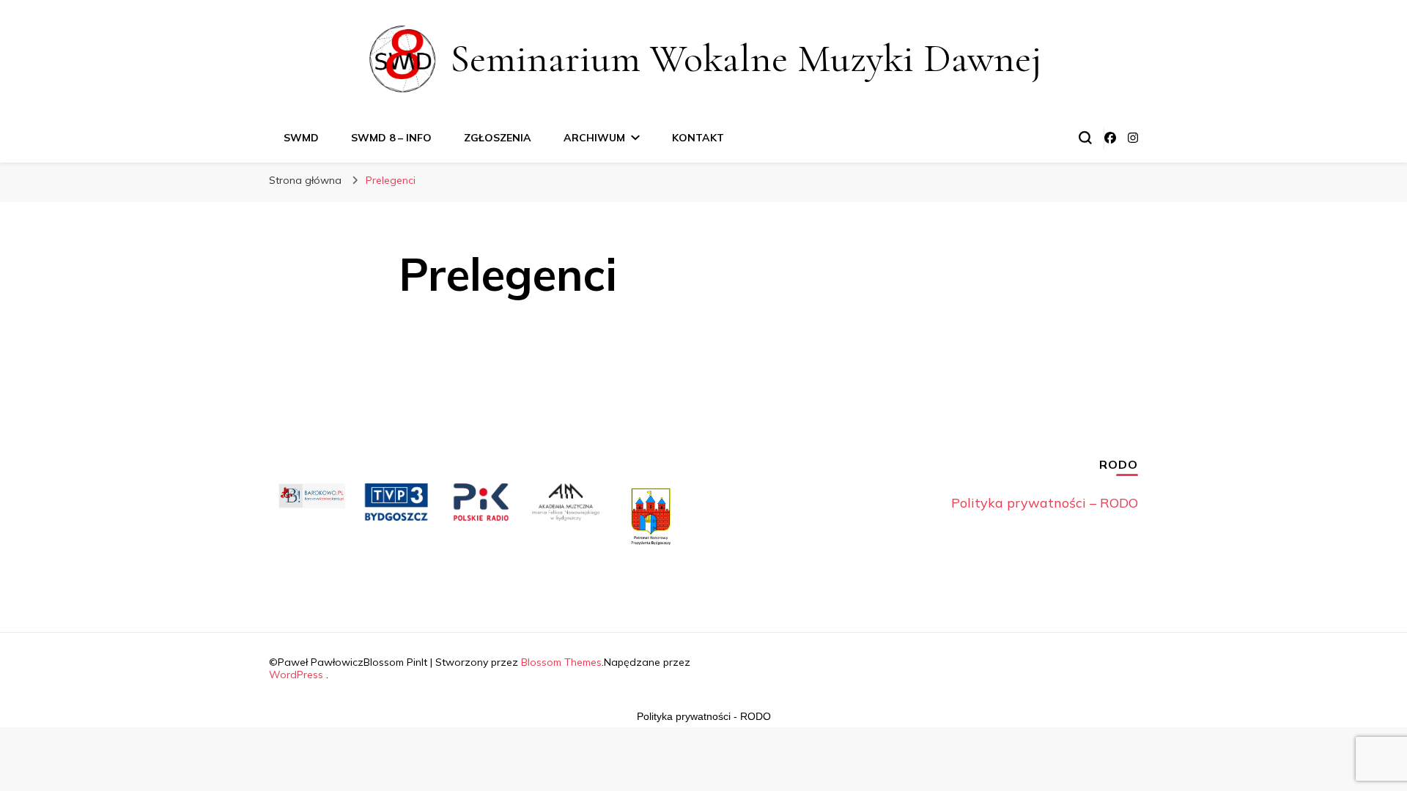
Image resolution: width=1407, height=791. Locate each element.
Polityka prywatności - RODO (704, 716)
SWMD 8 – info (391, 137)
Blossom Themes (561, 662)
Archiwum (594, 137)
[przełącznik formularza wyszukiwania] (1085, 137)
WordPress (296, 674)
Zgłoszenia (497, 137)
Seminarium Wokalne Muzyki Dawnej (746, 58)
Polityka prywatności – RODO (1044, 502)
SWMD (301, 137)
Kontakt (698, 137)
